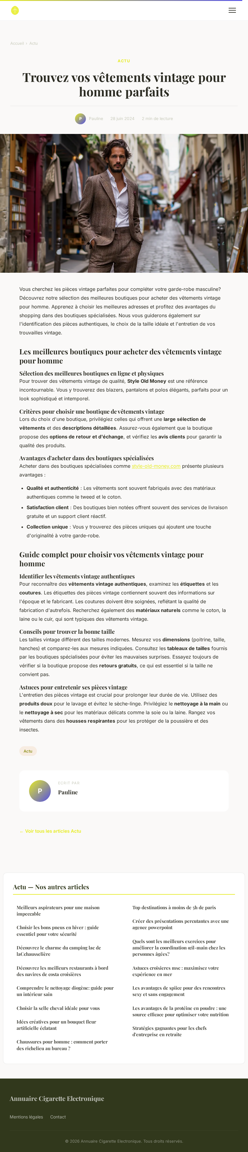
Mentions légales (26, 1116)
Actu (33, 43)
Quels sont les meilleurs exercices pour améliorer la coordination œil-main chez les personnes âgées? (178, 947)
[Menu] (232, 10)
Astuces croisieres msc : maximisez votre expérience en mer (175, 971)
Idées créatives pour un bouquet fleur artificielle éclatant (56, 1025)
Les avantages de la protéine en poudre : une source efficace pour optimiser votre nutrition (180, 1011)
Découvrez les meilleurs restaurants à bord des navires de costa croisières (62, 971)
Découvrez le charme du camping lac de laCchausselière (59, 951)
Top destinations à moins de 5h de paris (174, 907)
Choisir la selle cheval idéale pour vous (58, 1008)
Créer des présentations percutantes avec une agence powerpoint (180, 924)
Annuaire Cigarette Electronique (57, 1098)
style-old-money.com (156, 466)
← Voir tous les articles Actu (50, 831)
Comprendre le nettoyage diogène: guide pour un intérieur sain (65, 991)
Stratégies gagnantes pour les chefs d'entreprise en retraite (169, 1031)
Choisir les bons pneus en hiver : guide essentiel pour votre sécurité (58, 930)
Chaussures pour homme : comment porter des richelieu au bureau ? (62, 1045)
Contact (58, 1116)
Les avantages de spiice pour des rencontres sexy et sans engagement (178, 991)
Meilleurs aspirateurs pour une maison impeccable (58, 910)
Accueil (17, 43)
